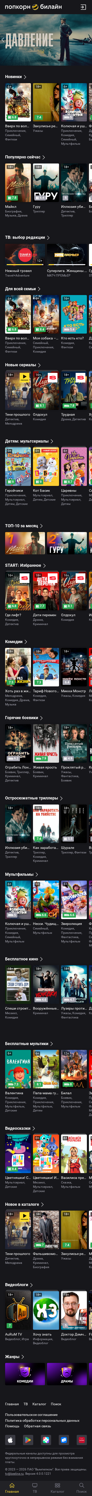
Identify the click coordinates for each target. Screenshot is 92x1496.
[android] (28, 1440)
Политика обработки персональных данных (42, 1420)
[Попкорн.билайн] (33, 7)
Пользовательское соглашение (31, 1415)
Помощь (12, 1426)
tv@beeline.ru (14, 1473)
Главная (12, 1404)
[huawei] (82, 1440)
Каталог (39, 1404)
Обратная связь (37, 1426)
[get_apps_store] (46, 1440)
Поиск (56, 1404)
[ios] (10, 1440)
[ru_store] (64, 1440)
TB (26, 1404)
